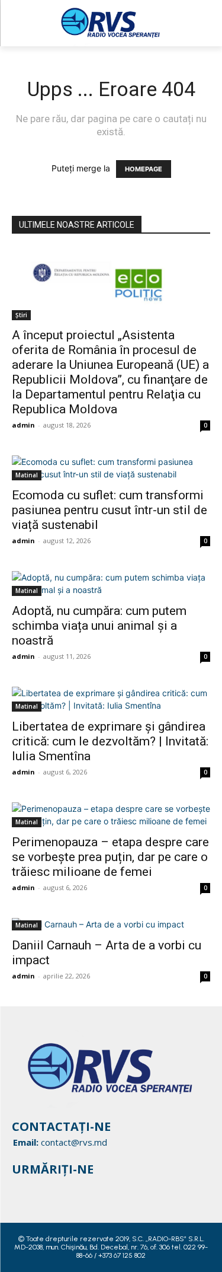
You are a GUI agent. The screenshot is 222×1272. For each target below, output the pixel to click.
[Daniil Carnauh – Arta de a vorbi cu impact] (111, 924)
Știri (21, 315)
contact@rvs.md (74, 1142)
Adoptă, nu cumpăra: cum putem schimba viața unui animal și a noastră (99, 626)
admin (23, 424)
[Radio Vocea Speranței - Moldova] (111, 23)
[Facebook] (20, 1187)
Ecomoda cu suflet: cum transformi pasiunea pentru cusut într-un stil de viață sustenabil (109, 510)
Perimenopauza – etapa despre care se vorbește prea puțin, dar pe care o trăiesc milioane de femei (110, 857)
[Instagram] (42, 1187)
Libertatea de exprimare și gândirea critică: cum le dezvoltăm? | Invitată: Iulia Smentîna (110, 741)
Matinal (26, 475)
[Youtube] (65, 1187)
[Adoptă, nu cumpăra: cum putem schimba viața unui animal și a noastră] (111, 583)
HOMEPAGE (143, 169)
